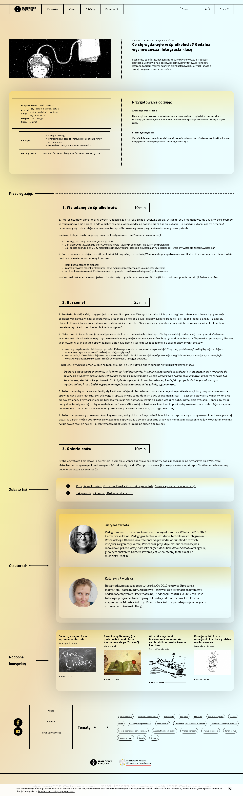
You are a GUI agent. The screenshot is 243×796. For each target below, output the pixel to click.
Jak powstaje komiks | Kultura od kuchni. (104, 493)
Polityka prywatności (51, 733)
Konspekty (52, 9)
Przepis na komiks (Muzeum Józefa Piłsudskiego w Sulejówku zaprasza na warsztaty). (136, 486)
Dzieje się (90, 9)
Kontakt (51, 721)
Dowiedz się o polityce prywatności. (56, 791)
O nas (51, 711)
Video (72, 9)
